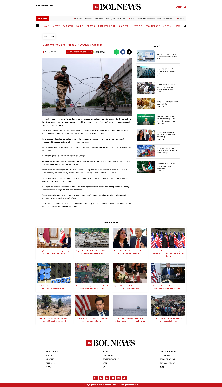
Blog (162, 367)
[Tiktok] (124, 378)
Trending (50, 363)
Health (49, 355)
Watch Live (181, 7)
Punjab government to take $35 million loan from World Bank (167, 71)
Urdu (177, 26)
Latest (56, 26)
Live (104, 367)
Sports (91, 26)
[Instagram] (118, 378)
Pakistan (68, 26)
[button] (116, 52)
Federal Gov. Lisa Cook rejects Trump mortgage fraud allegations (166, 134)
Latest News (52, 351)
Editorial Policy (167, 363)
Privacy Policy (166, 355)
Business (123, 26)
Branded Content (168, 351)
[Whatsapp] (95, 378)
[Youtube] (112, 378)
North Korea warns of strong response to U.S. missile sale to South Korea (168, 253)
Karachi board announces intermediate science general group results (166, 87)
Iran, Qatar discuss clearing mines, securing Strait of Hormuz (93, 18)
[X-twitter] (107, 378)
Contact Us (108, 355)
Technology (153, 26)
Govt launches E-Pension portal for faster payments (144, 18)
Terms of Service (167, 359)
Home (46, 26)
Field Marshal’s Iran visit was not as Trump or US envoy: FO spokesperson (166, 118)
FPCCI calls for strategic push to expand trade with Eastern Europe (167, 150)
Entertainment (106, 26)
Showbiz (50, 359)
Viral (48, 367)
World (80, 26)
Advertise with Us (111, 359)
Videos (167, 26)
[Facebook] (101, 378)
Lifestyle (137, 26)
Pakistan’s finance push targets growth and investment (166, 166)
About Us (107, 351)
